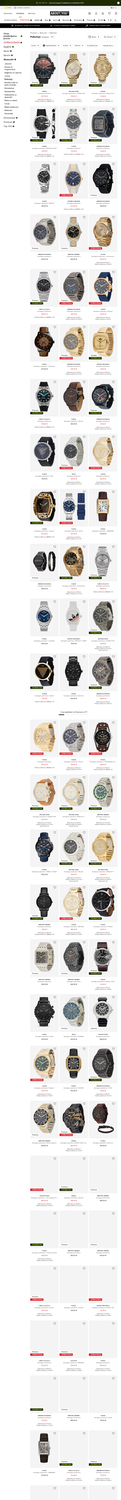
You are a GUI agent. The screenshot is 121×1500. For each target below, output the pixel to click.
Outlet (9, 7)
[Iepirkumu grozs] (116, 13)
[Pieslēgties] (96, 13)
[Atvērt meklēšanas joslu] (115, 20)
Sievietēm (8, 13)
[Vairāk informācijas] (44, 103)
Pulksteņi (53, 33)
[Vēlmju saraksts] (109, 13)
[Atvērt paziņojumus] (102, 13)
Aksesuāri (43, 33)
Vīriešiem (20, 13)
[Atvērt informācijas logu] (118, 3)
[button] (94, 37)
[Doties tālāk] (111, 20)
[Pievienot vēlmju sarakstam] (54, 54)
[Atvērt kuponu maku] (89, 13)
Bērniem (31, 13)
